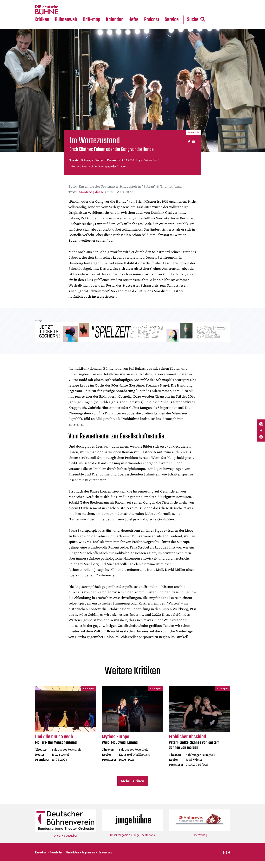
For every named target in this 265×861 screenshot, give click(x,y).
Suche (192, 19)
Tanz (39, 2)
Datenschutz (105, 852)
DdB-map (91, 19)
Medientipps (65, 10)
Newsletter (56, 852)
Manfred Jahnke (91, 192)
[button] (188, 141)
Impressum (88, 852)
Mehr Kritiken (132, 781)
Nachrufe (63, 2)
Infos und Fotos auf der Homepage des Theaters (98, 166)
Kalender (114, 19)
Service (172, 19)
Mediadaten (174, 10)
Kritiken (42, 19)
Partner (171, 2)
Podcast (151, 19)
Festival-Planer (118, 10)
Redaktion (40, 852)
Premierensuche (119, 2)
